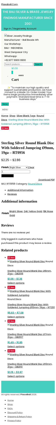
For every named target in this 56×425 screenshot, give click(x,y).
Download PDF (46, 179)
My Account (30, 28)
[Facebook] (14, 386)
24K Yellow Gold (33, 211)
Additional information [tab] (20, 190)
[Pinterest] (33, 386)
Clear (31, 167)
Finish (5, 167)
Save (6, 128)
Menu (4, 104)
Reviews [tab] (12, 194)
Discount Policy (15, 412)
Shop (12, 115)
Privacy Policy (14, 420)
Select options (15, 283)
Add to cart (7, 176)
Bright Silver (16, 211)
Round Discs (35, 183)
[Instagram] (42, 386)
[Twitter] (23, 386)
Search (38, 64)
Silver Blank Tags (26, 115)
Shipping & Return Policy (19, 416)
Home (4, 115)
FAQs (10, 408)
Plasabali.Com (9, 4)
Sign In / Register (13, 28)
